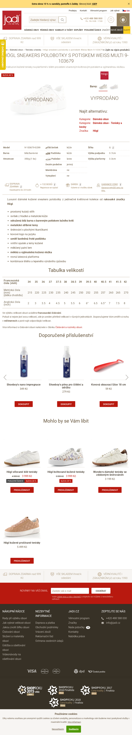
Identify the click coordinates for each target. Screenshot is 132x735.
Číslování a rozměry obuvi (68, 327)
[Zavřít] (128, 3)
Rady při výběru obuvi (14, 618)
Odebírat (101, 591)
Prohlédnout (22, 490)
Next (127, 377)
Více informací (74, 722)
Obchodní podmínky (46, 627)
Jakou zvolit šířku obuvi (15, 627)
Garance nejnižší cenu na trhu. (112, 187)
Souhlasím (74, 729)
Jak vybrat (114, 10)
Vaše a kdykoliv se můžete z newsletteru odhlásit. (82, 597)
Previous (5, 377)
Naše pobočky (78, 627)
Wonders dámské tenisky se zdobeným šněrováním (110, 473)
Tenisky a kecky (33, 50)
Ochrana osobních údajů (49, 640)
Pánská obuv (47, 30)
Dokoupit (23, 404)
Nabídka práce (76, 636)
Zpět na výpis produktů (117, 50)
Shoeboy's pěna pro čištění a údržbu (66, 386)
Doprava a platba (45, 622)
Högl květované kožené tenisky (66, 471)
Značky (106, 30)
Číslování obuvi (11, 631)
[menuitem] (31, 30)
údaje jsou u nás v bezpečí (69, 596)
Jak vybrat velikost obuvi (16, 622)
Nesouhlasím (58, 729)
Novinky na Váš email (34, 590)
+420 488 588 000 (116, 618)
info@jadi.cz (112, 622)
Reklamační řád (44, 636)
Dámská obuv (31, 30)
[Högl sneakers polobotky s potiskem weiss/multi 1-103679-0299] (113, 86)
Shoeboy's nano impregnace (24, 384)
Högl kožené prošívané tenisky (22, 542)
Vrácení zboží (43, 631)
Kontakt (83, 10)
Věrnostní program (98, 10)
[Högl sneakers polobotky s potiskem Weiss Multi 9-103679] (103, 86)
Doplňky (78, 30)
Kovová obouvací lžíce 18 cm (108, 384)
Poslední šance (92, 30)
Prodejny (73, 10)
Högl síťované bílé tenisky (22, 471)
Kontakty (73, 631)
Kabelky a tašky (64, 30)
